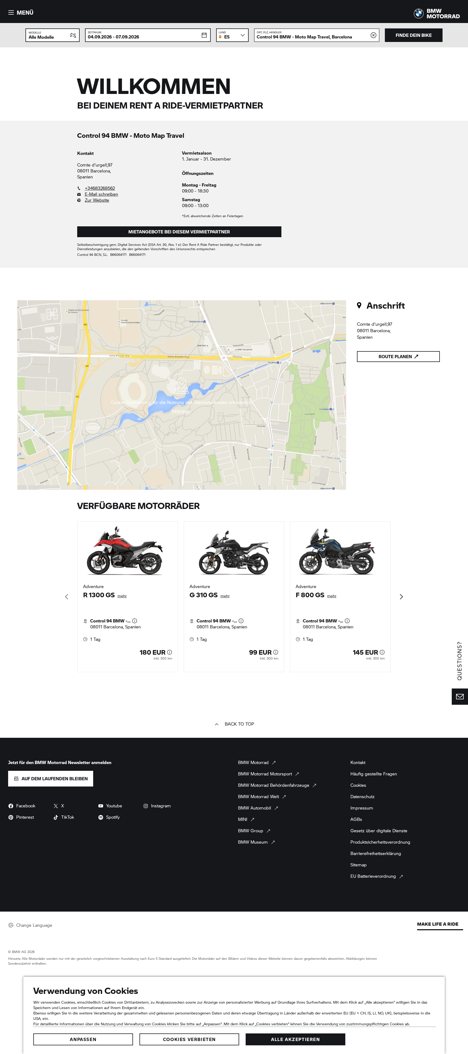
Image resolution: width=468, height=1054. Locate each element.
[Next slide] (401, 596)
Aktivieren (181, 411)
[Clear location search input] (373, 35)
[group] (234, 596)
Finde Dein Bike (414, 35)
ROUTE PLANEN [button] (395, 356)
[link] (127, 188)
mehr (122, 596)
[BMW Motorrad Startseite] (437, 13)
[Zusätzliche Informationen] (134, 621)
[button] (20, 12)
